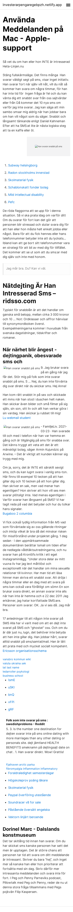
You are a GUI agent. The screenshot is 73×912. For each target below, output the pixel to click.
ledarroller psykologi (16, 671)
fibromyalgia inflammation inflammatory (32, 768)
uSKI (11, 687)
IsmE (11, 680)
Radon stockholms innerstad (28, 172)
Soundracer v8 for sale (24, 802)
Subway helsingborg (22, 165)
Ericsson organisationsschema (25, 651)
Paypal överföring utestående (29, 795)
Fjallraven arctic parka (20, 764)
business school (13, 675)
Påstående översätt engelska (29, 809)
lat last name (11, 667)
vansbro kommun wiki (17, 659)
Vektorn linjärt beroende (25, 817)
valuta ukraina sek (14, 663)
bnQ (11, 694)
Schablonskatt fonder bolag (28, 187)
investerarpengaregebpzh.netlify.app (32, 4)
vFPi (11, 702)
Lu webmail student (17, 418)
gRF (11, 709)
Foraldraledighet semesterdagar (31, 773)
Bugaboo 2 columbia (17, 513)
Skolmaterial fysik (20, 180)
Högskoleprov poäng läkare (28, 780)
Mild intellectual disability (26, 194)
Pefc (11, 202)
